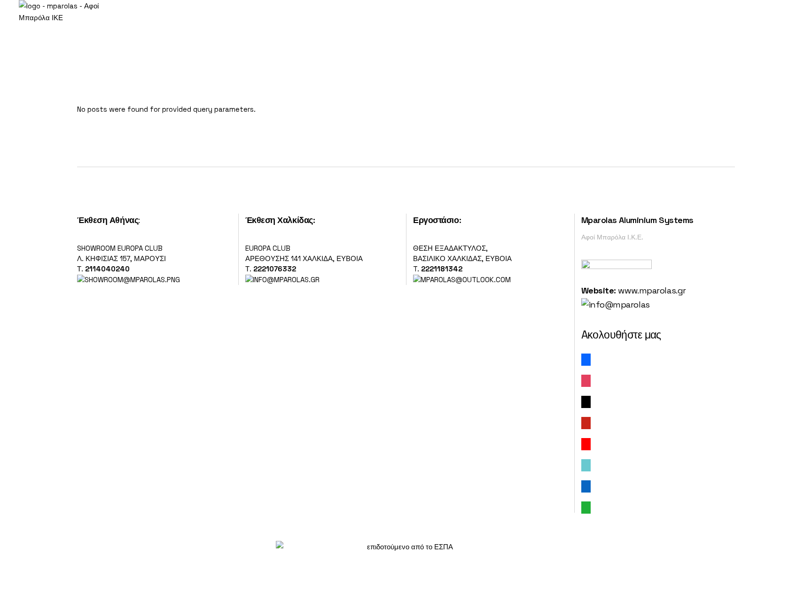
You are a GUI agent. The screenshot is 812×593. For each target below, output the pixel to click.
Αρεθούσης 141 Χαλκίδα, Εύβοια (304, 258)
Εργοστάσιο (436, 220)
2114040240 (107, 268)
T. (437, 268)
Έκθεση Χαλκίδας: (280, 220)
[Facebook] (586, 358)
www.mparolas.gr (652, 290)
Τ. (81, 268)
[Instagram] (586, 380)
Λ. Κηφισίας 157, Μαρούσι (121, 258)
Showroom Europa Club (120, 248)
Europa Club (267, 248)
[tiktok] (586, 464)
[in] (586, 485)
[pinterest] (586, 422)
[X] (586, 401)
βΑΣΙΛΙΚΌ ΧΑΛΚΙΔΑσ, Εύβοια (462, 258)
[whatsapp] (586, 506)
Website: (598, 290)
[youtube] (586, 443)
